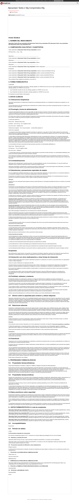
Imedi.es (6, 3)
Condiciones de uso (34, 499)
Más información (57, 0)
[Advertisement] (3, 55)
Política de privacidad (43, 499)
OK (62, 0)
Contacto (50, 499)
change (23, 15)
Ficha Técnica (14, 12)
